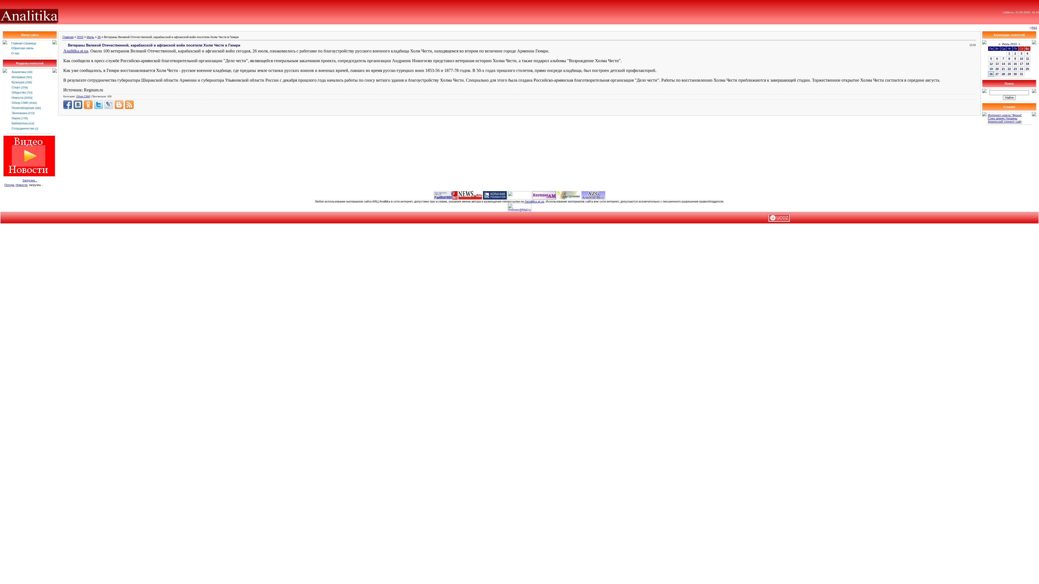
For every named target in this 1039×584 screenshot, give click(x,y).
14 (1003, 63)
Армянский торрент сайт (1005, 121)
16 (1015, 63)
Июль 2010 (1009, 44)
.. (75, 51)
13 (997, 63)
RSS (1034, 27)
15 (1009, 63)
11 (1027, 58)
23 (1015, 69)
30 (1015, 74)
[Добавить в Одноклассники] (88, 104)
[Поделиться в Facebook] (67, 104)
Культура (18, 82)
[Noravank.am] (495, 195)
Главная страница (23, 43)
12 (991, 63)
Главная (68, 37)
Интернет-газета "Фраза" (1005, 115)
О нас (15, 53)
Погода (9, 185)
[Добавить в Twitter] (98, 104)
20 (997, 69)
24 (1021, 69)
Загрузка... (29, 180)
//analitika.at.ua (534, 201)
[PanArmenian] (446, 195)
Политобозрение (23, 108)
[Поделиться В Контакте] (78, 104)
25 (1027, 69)
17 (1021, 63)
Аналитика (19, 72)
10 (1021, 58)
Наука (16, 118)
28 (1003, 74)
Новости (17, 97)
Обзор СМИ (20, 102)
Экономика (19, 113)
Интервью (18, 77)
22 (1009, 69)
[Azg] (593, 195)
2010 (80, 37)
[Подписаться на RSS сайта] (129, 104)
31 (1021, 74)
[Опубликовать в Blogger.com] (119, 104)
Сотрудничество (23, 128)
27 (997, 74)
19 (991, 69)
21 (1003, 69)
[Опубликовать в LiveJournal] (108, 104)
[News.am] (470, 195)
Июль (90, 37)
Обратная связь (22, 48)
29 (1009, 74)
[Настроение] (569, 195)
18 (1027, 63)
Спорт (16, 87)
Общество (19, 92)
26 (99, 37)
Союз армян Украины (1002, 118)
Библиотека (20, 123)
